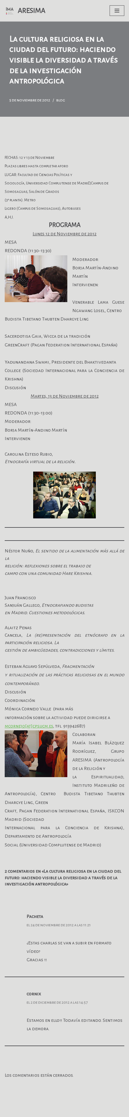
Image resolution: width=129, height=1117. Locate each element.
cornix (34, 993)
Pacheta (35, 916)
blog (60, 100)
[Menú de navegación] (117, 10)
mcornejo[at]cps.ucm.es (29, 725)
